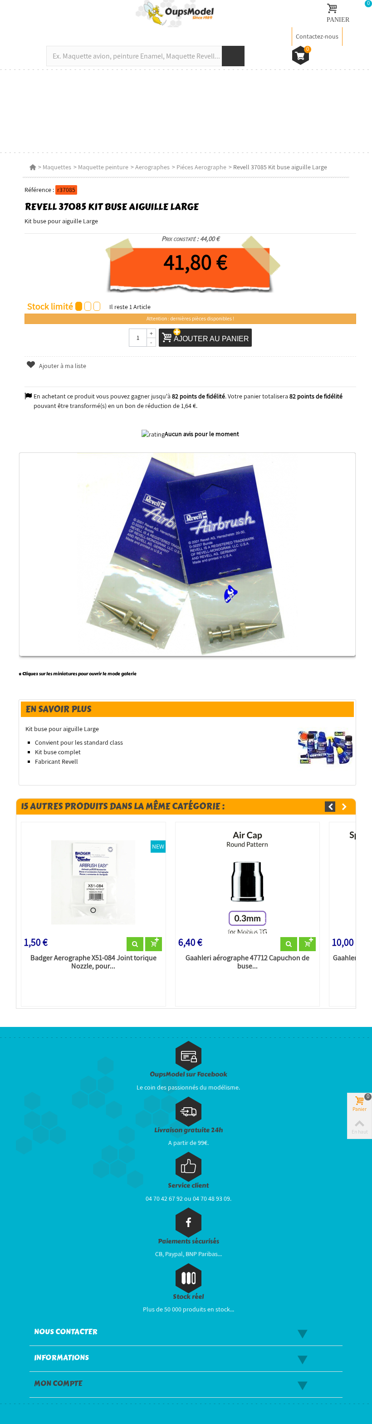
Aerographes (152, 167)
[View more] (135, 944)
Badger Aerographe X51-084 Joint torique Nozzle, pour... (93, 962)
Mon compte (58, 1383)
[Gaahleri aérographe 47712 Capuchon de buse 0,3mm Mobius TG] (248, 881)
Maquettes (57, 167)
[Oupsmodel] (175, 13)
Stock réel (188, 1296)
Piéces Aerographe (201, 167)
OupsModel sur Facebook (188, 1074)
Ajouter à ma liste (62, 366)
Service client (188, 1185)
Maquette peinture (103, 167)
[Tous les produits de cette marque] (325, 747)
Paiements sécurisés (188, 1241)
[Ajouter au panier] (153, 944)
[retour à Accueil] (32, 167)
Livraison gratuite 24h (188, 1130)
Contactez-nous (317, 36)
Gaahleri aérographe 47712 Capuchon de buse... (247, 962)
